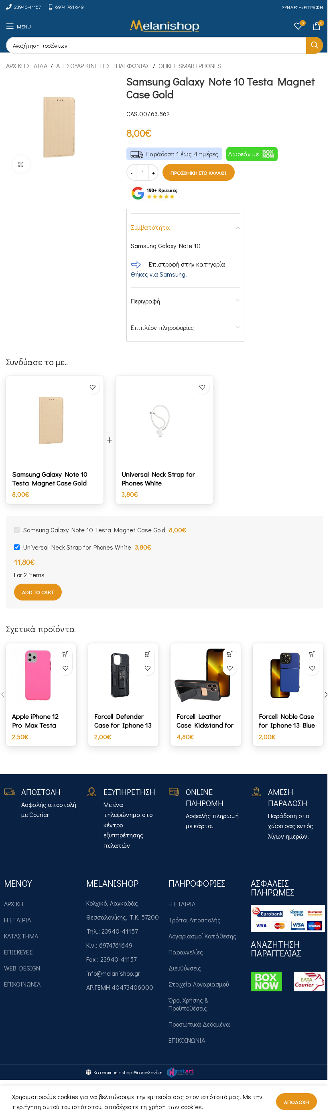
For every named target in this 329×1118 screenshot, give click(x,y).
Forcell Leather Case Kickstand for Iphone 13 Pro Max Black (205, 730)
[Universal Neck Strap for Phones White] (164, 420)
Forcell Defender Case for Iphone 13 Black (123, 725)
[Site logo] (165, 25)
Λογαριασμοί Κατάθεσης (202, 936)
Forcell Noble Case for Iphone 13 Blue (287, 721)
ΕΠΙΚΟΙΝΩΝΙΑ (22, 984)
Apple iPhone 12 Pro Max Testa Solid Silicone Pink (39, 725)
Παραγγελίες (186, 952)
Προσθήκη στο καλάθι (199, 172)
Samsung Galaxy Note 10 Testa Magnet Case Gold (49, 478)
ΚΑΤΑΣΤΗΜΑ (21, 936)
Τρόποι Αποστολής (195, 920)
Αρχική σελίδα (26, 65)
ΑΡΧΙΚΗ (13, 904)
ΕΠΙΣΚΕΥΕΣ (18, 952)
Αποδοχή (296, 1101)
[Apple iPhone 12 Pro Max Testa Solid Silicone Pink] (41, 675)
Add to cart (38, 591)
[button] (65, 654)
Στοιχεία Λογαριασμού (199, 984)
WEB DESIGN (22, 968)
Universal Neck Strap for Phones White (158, 478)
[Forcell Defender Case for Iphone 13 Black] (123, 675)
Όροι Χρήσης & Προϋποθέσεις (188, 1004)
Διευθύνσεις (185, 968)
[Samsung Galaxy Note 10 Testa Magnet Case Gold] (55, 420)
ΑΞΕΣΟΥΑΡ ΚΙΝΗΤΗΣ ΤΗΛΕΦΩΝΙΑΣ (103, 65)
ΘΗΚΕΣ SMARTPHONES (189, 65)
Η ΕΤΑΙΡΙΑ (17, 920)
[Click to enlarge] (21, 164)
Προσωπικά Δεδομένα (199, 1024)
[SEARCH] (314, 45)
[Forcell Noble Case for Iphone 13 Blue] (288, 675)
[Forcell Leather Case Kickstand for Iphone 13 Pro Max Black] (206, 675)
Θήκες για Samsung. (159, 274)
